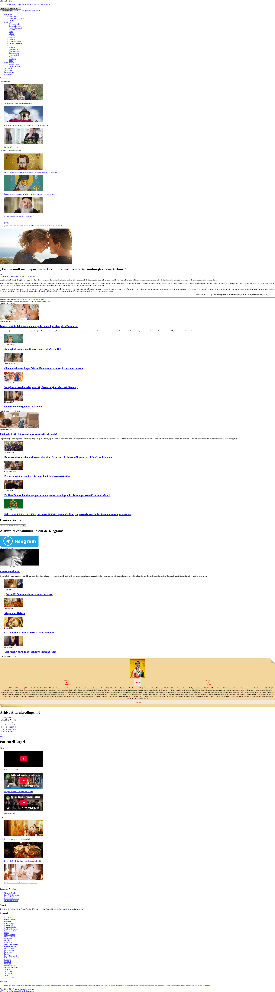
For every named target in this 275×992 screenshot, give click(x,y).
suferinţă (194, 985)
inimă (93, 985)
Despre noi (8, 14)
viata (204, 985)
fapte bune (76, 985)
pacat (138, 985)
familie (71, 985)
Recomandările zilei (6, 548)
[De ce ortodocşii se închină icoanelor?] (23, 835)
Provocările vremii (15, 41)
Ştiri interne (8, 68)
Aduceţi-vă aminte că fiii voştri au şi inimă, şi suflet (32, 349)
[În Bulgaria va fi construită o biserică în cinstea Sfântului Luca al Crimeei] (23, 191)
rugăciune (163, 985)
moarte (127, 985)
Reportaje (12, 47)
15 (13, 727)
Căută (23, 525)
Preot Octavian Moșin (11, 895)
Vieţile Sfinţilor (9, 977)
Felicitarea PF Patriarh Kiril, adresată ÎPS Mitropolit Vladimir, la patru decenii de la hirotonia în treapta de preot (67, 514)
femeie (81, 985)
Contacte (12, 20)
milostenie (118, 985)
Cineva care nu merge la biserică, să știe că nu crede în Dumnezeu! (27, 125)
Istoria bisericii (9, 63)
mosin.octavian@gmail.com (72, 909)
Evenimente (8, 74)
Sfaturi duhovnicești (15, 28)
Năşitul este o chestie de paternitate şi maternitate (20, 883)
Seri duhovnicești (10, 965)
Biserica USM (9, 897)
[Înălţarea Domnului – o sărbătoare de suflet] (23, 788)
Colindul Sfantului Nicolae (13, 770)
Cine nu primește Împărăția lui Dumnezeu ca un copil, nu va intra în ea (43, 368)
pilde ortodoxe (144, 985)
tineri (201, 985)
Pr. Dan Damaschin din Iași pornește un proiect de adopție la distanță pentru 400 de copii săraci (57, 495)
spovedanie (188, 985)
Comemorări (8, 925)
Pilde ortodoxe (13, 49)
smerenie (183, 985)
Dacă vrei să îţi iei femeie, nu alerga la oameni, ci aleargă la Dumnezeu (39, 326)
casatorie (18, 985)
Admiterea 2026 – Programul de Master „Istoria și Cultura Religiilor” (27, 4)
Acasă (6, 222)
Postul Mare (13, 30)
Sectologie (12, 59)
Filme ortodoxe (14, 51)
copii (38, 985)
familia (67, 985)
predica (152, 985)
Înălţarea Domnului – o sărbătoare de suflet (18, 792)
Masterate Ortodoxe (11, 901)
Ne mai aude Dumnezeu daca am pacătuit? (18, 216)
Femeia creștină (9, 935)
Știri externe (8, 70)
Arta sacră (7, 917)
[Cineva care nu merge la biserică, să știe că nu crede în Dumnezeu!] (23, 122)
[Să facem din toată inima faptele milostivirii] (23, 100)
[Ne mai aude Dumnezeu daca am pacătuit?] (23, 213)
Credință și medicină (15, 43)
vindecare (207, 985)
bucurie (13, 985)
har (84, 985)
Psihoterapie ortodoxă (11, 958)
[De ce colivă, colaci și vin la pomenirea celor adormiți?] (23, 857)
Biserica (6, 985)
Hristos (87, 985)
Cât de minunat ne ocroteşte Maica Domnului (29, 632)
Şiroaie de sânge (9, 814)
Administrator (14, 276)
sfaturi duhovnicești (175, 985)
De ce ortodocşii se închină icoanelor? (17, 839)
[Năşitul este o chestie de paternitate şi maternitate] (23, 879)
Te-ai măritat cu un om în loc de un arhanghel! (28, 299)
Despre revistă (13, 16)
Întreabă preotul (9, 72)
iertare (90, 985)
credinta (45, 985)
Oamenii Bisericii (10, 946)
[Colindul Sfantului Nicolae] (23, 766)
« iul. (1, 736)
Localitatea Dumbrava (11, 899)
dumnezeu (62, 985)
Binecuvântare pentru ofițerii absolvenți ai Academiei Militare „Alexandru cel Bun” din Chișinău (58, 457)
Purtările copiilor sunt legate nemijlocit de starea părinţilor (37, 476)
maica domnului (103, 985)
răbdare (168, 985)
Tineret (11, 45)
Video (11, 61)
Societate (12, 39)
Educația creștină (10, 931)
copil (41, 985)
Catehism (12, 36)
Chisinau (34, 985)
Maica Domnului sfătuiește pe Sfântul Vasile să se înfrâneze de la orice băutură (30, 173)
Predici (11, 32)
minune (123, 985)
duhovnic (57, 985)
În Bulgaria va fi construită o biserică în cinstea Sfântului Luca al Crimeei (29, 194)
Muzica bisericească (11, 944)
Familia (11, 34)
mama (109, 985)
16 (15, 727)
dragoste (52, 985)
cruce (48, 985)
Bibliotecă (7, 22)
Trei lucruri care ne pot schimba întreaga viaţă (30, 651)
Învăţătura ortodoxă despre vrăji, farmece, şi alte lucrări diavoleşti (41, 387)
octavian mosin (133, 985)
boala (10, 985)
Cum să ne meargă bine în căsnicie (23, 406)
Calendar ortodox (14, 24)
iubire (97, 985)
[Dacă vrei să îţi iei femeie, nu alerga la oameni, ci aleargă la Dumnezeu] (19, 320)
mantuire (113, 985)
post (149, 985)
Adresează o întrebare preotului (10, 8)
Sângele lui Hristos (14, 613)
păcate (159, 985)
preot (156, 985)
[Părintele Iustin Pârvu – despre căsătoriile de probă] (19, 428)
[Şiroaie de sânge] (23, 810)
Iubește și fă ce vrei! (11, 147)
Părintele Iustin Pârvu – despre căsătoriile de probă (28, 434)
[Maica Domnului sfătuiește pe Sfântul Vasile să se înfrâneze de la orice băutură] (23, 169)
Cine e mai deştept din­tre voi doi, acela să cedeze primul (31, 301)
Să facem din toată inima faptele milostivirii (19, 103)
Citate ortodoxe (14, 53)
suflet (197, 985)
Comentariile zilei (15, 26)
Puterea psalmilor (10, 571)
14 (11, 727)
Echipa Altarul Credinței (17, 18)
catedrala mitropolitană (26, 985)
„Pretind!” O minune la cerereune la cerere (28, 594)
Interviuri (12, 37)
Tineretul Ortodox (10, 893)
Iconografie (8, 938)
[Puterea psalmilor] (19, 565)
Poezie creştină (14, 55)
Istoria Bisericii (9, 942)
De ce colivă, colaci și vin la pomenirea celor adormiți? (22, 861)
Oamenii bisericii (14, 66)
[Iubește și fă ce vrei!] (23, 143)
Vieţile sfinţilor (14, 64)
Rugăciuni (12, 57)
